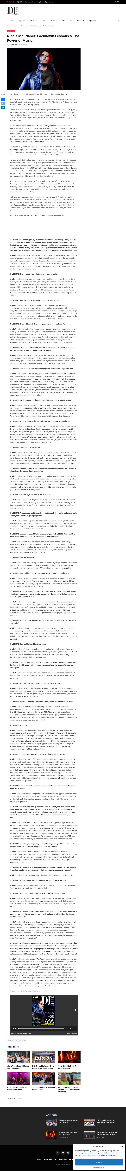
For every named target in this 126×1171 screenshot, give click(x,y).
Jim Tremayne (13, 45)
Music (53, 21)
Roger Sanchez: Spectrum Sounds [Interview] (17, 1088)
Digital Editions (50, 1159)
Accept (99, 1162)
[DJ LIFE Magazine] (13, 11)
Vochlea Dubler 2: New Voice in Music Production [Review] (107, 1133)
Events (62, 21)
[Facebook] (3, 99)
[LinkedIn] (3, 107)
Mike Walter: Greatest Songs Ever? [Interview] (18, 1067)
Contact (72, 1159)
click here (35, 991)
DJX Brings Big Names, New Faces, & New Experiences (43, 1067)
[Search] (118, 21)
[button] (122, 1146)
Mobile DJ (80, 21)
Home (10, 21)
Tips (70, 21)
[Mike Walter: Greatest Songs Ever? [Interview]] (18, 1057)
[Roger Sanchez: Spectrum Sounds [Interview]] (18, 1078)
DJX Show (92, 21)
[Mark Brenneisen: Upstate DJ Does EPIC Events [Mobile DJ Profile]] (69, 1078)
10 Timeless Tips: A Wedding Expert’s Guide (43, 1088)
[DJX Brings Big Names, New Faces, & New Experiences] (43, 1057)
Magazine (21, 21)
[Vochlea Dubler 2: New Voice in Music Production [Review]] (89, 1135)
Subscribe (63, 1159)
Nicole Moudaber (30, 94)
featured (10, 1040)
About (39, 1159)
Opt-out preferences (98, 1167)
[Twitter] (3, 103)
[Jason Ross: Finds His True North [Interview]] (69, 1057)
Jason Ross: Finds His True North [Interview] (31, 2)
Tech (44, 21)
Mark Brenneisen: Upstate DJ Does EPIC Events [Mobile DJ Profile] (69, 1089)
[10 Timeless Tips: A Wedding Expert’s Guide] (43, 1078)
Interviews (33, 21)
